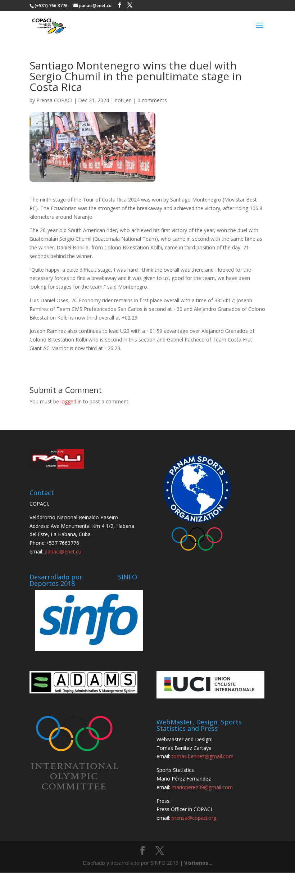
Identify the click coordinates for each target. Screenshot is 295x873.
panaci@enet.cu (63, 551)
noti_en (123, 100)
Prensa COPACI (54, 100)
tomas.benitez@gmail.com (202, 756)
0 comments (152, 100)
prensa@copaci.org (194, 817)
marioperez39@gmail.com (202, 787)
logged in (71, 401)
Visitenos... (198, 862)
